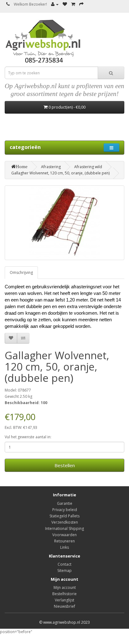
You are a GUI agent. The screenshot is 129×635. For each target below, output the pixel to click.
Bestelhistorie (64, 593)
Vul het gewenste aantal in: (28, 437)
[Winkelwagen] (73, 4)
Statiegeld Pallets (64, 516)
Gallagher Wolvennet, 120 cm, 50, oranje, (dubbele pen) (60, 173)
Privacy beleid (64, 509)
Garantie (64, 503)
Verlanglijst (64, 600)
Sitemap (64, 570)
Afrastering (51, 166)
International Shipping (64, 528)
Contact (64, 564)
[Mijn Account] (55, 4)
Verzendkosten (64, 522)
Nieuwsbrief (64, 606)
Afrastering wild (88, 166)
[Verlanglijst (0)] (65, 4)
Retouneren (64, 541)
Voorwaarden (64, 534)
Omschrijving (21, 272)
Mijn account (65, 587)
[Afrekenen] (81, 4)
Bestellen (64, 465)
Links (64, 547)
